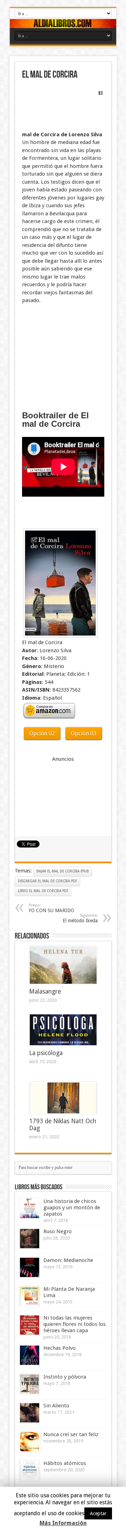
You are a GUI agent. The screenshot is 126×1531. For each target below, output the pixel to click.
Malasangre (45, 991)
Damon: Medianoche (68, 1260)
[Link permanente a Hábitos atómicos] (29, 1470)
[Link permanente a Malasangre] (63, 965)
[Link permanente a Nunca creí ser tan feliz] (29, 1441)
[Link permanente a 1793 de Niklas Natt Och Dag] (63, 1097)
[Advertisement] (57, 106)
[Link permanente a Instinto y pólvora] (29, 1384)
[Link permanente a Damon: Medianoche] (29, 1267)
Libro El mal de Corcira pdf (43, 891)
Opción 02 (42, 733)
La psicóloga (46, 1052)
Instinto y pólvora (64, 1377)
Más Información (63, 1523)
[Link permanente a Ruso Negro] (29, 1238)
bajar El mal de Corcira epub (62, 871)
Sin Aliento (56, 1405)
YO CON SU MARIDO (51, 908)
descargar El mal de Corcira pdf (47, 881)
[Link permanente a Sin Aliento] (29, 1412)
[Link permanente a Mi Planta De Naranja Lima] (29, 1296)
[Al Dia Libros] (63, 23)
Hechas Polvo (59, 1348)
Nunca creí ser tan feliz (70, 1434)
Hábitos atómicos (64, 1463)
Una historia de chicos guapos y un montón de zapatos (71, 1207)
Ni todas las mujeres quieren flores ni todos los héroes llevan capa (74, 1324)
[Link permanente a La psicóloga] (63, 1029)
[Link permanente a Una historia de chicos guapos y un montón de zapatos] (29, 1208)
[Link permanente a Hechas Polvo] (29, 1355)
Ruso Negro (57, 1231)
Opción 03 (84, 733)
